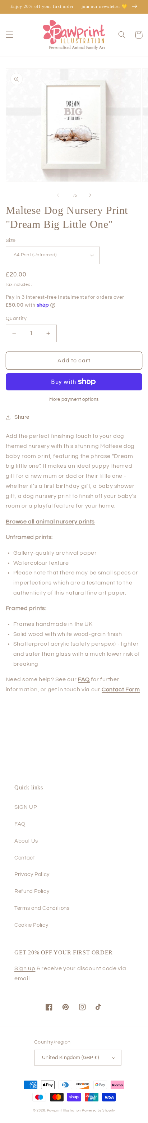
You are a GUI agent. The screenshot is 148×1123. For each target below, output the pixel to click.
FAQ (20, 824)
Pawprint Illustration (64, 1110)
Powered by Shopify (98, 1110)
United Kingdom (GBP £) (70, 1057)
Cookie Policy (31, 925)
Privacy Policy (32, 874)
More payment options (74, 399)
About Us (26, 841)
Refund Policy (31, 891)
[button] (9, 35)
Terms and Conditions (42, 908)
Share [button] (21, 417)
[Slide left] (58, 195)
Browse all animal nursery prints (50, 521)
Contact (24, 858)
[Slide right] (90, 195)
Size (11, 240)
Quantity (16, 318)
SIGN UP (25, 807)
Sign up (24, 968)
